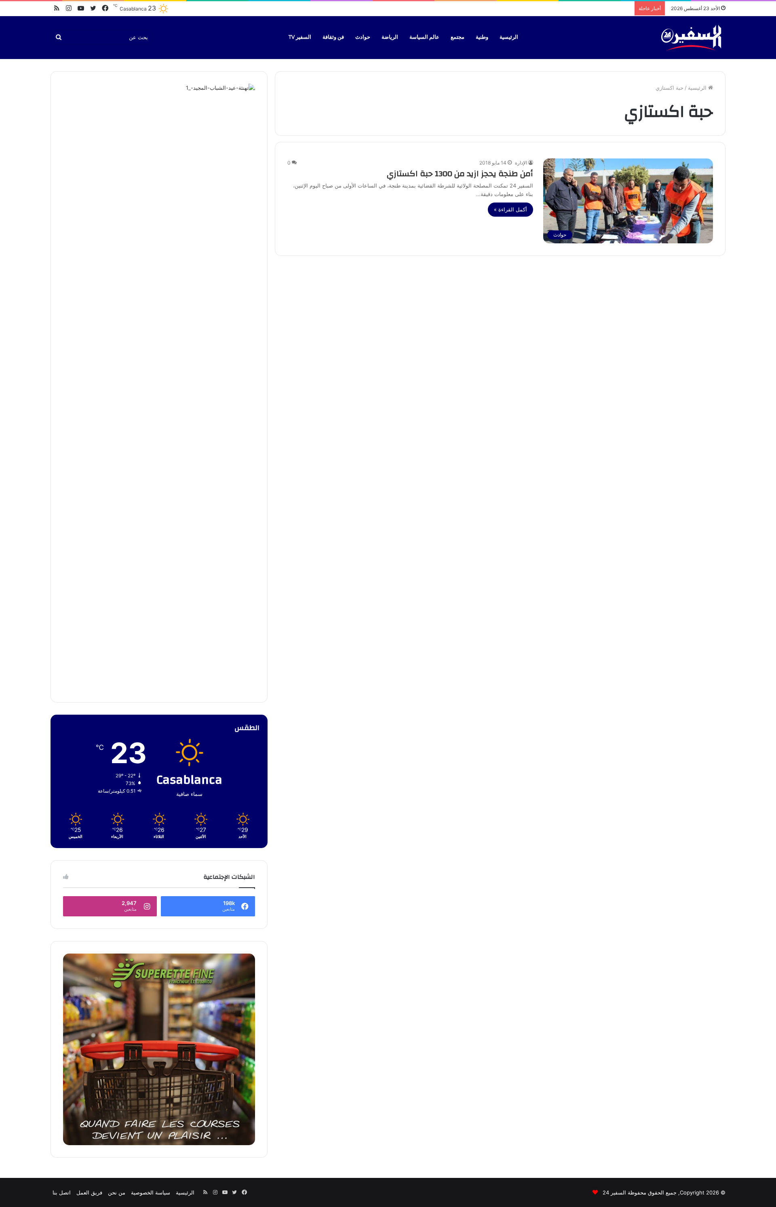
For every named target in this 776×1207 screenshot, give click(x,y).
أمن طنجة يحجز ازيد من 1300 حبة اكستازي (460, 173)
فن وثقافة (333, 37)
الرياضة (390, 37)
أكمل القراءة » (510, 209)
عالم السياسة (424, 37)
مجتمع (457, 37)
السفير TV (300, 37)
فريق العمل (89, 1192)
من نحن (116, 1192)
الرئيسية (509, 37)
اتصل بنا (62, 1192)
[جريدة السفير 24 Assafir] (691, 37)
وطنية (482, 37)
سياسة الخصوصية (150, 1192)
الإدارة (521, 163)
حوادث (362, 37)
